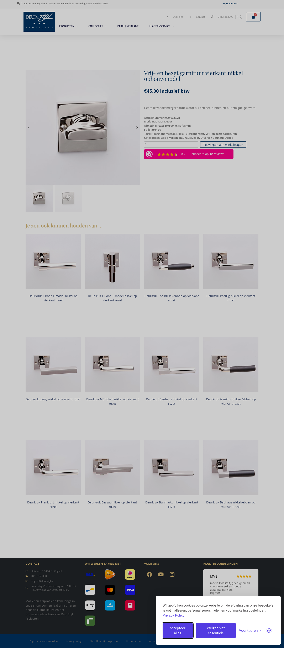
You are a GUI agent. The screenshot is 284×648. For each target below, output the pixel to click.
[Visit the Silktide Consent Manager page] (269, 631)
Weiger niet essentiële (216, 630)
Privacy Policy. (174, 615)
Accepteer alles (177, 630)
